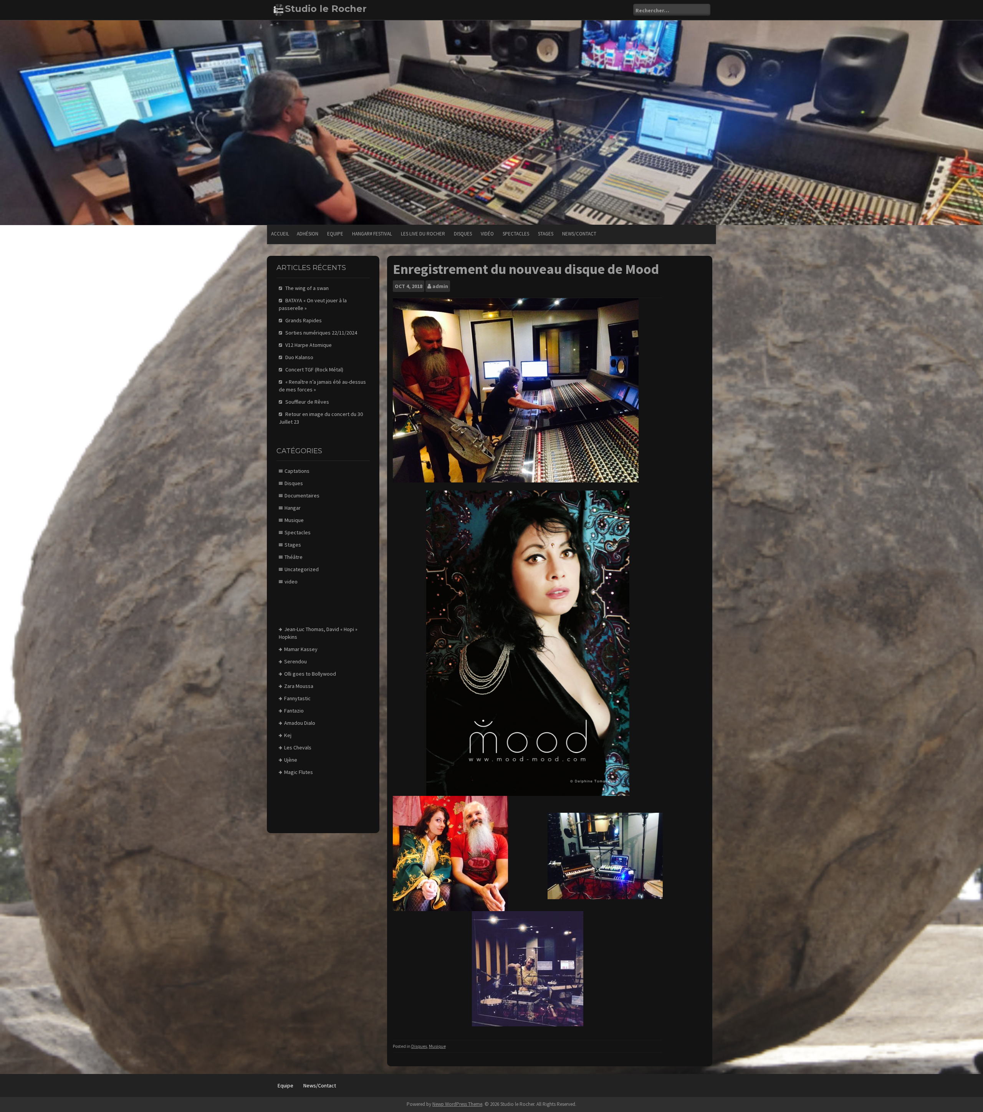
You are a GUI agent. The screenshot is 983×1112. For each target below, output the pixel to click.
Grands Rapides (303, 320)
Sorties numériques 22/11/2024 (321, 332)
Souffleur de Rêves (307, 401)
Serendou (295, 661)
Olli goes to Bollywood (310, 673)
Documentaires (302, 495)
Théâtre (294, 557)
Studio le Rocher (326, 8)
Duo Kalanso (299, 357)
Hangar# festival (372, 233)
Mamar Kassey (301, 649)
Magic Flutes (298, 772)
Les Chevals (297, 747)
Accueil (280, 233)
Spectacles (516, 233)
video (291, 581)
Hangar (293, 507)
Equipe (335, 233)
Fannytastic (297, 698)
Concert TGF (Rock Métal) (314, 369)
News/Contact (579, 233)
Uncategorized (302, 569)
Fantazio (294, 710)
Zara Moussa (298, 686)
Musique (437, 1046)
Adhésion (307, 233)
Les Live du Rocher (423, 233)
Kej (287, 735)
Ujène (290, 759)
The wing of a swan (307, 288)
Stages (545, 233)
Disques (463, 233)
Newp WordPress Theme (457, 1104)
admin (440, 286)
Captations (297, 470)
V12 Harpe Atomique (308, 344)
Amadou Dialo (299, 722)
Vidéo (487, 233)
